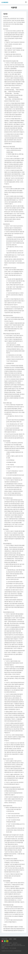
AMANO (5, 2)
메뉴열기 (26, 2)
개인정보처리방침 (4, 939)
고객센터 (14, 939)
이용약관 (10, 939)
